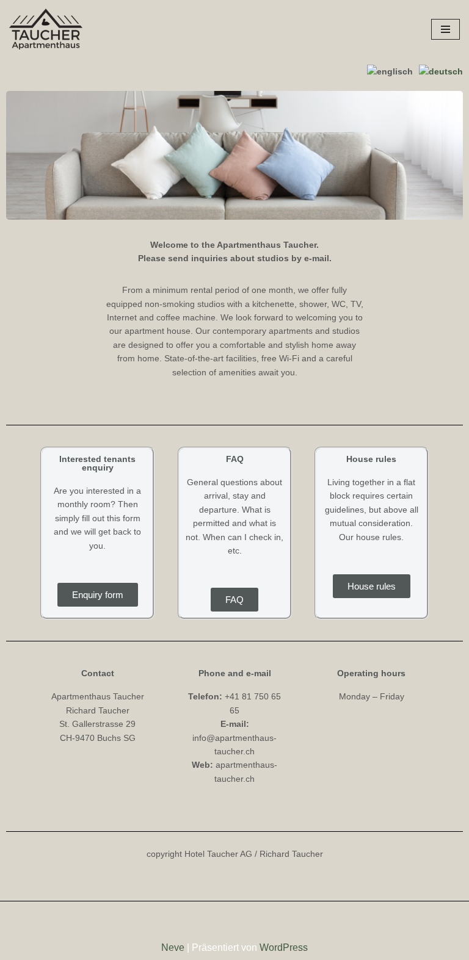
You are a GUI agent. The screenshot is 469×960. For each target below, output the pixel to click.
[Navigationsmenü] (445, 29)
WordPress (284, 947)
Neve (172, 947)
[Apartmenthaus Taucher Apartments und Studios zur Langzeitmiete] (45, 29)
